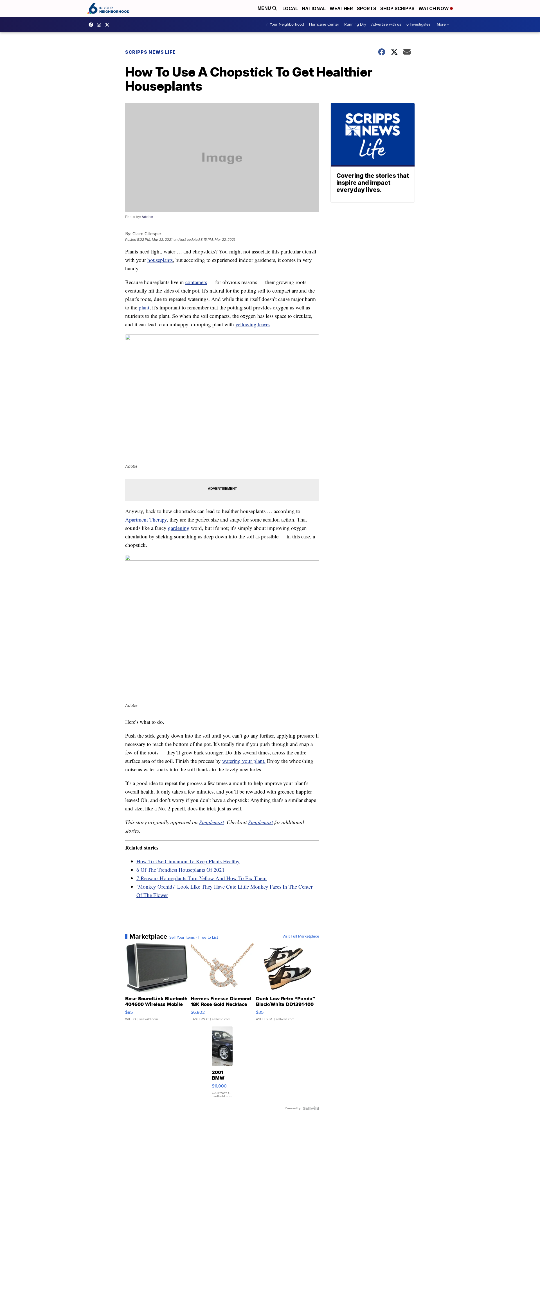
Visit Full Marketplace (300, 936)
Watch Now (434, 8)
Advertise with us (386, 24)
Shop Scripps (397, 8)
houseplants (160, 259)
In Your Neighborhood (285, 24)
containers (196, 282)
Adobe (147, 217)
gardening (179, 527)
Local (290, 8)
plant (144, 307)
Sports (366, 8)
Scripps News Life (150, 52)
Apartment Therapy (146, 519)
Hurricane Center (324, 24)
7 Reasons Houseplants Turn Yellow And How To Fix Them (201, 878)
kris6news (100, 25)
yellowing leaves (252, 324)
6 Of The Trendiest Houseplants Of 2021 (180, 869)
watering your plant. (244, 760)
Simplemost (211, 822)
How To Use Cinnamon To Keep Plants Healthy (188, 861)
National (314, 8)
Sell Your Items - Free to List (193, 938)
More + (443, 24)
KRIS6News (92, 25)
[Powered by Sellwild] (311, 1108)
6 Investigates (418, 24)
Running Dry (355, 24)
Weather (341, 8)
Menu (265, 8)
